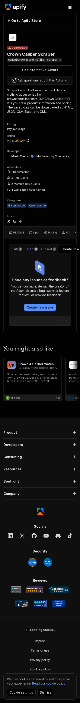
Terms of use (40, 650)
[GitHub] (34, 535)
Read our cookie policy (48, 683)
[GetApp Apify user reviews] (16, 589)
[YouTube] (46, 535)
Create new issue (40, 307)
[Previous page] (59, 321)
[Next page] (66, 321)
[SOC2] (48, 562)
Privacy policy (40, 660)
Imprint (40, 641)
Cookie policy (40, 669)
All (17, 249)
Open (31, 249)
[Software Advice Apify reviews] (34, 589)
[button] (40, 432)
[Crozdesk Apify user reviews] (58, 603)
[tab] (16, 232)
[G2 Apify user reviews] (21, 603)
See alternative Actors (40, 70)
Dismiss (45, 692)
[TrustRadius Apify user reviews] (40, 603)
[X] (22, 535)
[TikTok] (70, 535)
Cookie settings (21, 692)
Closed (48, 249)
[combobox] (40, 80)
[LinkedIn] (10, 535)
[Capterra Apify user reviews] (58, 589)
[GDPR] (32, 562)
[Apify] (15, 7)
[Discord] (58, 535)
